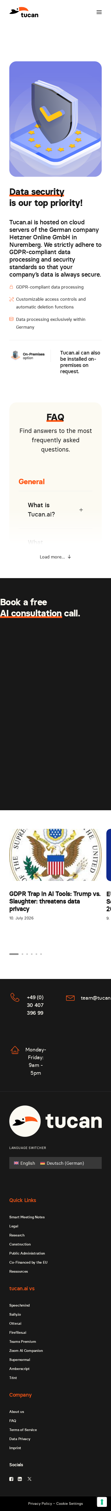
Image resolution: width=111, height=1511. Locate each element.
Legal (13, 1226)
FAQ (12, 1420)
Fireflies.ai (17, 1332)
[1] (14, 954)
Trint (13, 1377)
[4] (31, 954)
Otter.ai (15, 1323)
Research (17, 1235)
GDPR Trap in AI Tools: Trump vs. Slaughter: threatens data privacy (55, 901)
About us (16, 1411)
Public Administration (27, 1253)
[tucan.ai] (23, 12)
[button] (99, 12)
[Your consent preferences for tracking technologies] (102, 1502)
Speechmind (19, 1305)
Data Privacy (19, 1438)
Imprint (15, 1448)
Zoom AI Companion (26, 1350)
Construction (20, 1244)
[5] (36, 954)
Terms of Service (23, 1429)
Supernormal (19, 1359)
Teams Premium (22, 1341)
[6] (40, 954)
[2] (22, 954)
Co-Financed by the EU (28, 1262)
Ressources (18, 1271)
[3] (27, 954)
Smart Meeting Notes (27, 1217)
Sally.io (15, 1314)
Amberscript (19, 1368)
